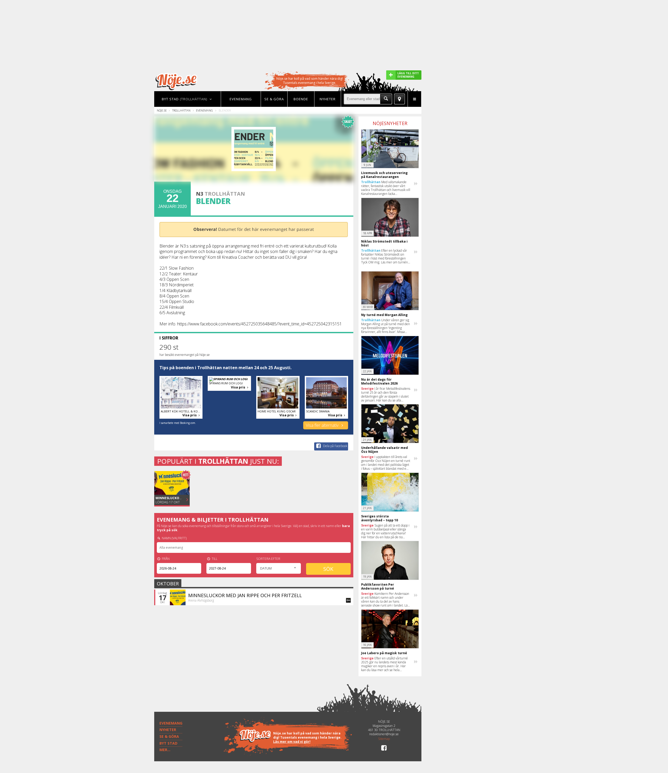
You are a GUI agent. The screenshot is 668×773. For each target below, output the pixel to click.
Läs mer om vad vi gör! (292, 741)
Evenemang (204, 110)
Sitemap (384, 739)
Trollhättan (181, 110)
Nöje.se (162, 110)
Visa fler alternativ (322, 425)
